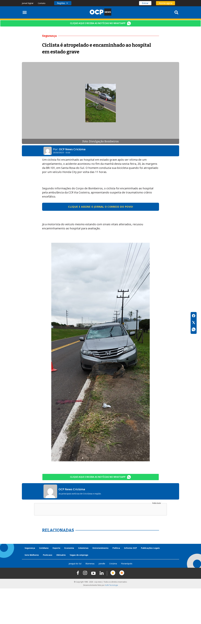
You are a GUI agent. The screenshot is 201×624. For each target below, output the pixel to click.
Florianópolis (126, 563)
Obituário (61, 555)
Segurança (30, 548)
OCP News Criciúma (72, 149)
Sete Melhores (32, 555)
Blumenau (89, 563)
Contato (41, 3)
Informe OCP (130, 548)
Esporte (56, 548)
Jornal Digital (27, 3)
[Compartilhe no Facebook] (194, 316)
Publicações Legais (150, 548)
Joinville (102, 563)
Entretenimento (100, 548)
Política (116, 548)
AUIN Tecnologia (111, 585)
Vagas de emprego (79, 555)
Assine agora (165, 3)
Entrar (145, 3)
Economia (69, 548)
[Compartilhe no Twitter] (194, 322)
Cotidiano (44, 548)
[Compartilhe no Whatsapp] (194, 329)
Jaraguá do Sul (75, 563)
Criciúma (113, 563)
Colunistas (83, 548)
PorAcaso (47, 555)
